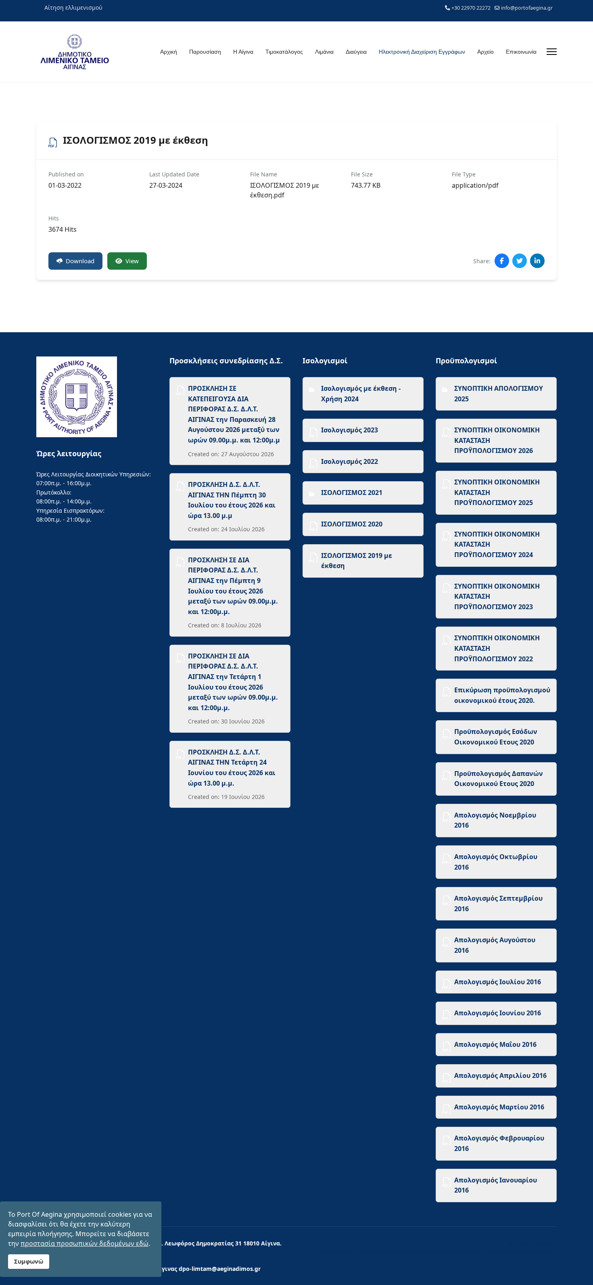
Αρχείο (485, 51)
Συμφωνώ (28, 1261)
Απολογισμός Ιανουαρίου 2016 (495, 1185)
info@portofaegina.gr (527, 7)
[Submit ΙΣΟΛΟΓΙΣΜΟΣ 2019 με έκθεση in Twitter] (519, 261)
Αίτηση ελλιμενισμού (73, 7)
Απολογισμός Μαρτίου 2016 (499, 1107)
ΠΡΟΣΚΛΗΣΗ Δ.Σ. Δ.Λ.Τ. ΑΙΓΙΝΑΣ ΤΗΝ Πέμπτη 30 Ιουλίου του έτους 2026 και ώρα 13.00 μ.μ (232, 500)
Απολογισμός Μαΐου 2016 (495, 1044)
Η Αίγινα (243, 51)
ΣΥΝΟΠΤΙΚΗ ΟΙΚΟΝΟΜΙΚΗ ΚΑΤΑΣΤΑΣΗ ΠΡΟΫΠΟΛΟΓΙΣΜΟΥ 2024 (497, 544)
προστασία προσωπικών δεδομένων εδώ (84, 1243)
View (132, 261)
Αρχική (168, 51)
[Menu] (552, 51)
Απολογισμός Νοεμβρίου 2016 (495, 820)
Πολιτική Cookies (531, 1243)
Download (80, 261)
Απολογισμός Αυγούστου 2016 (494, 945)
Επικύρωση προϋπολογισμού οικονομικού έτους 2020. (502, 695)
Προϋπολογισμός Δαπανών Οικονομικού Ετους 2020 (498, 778)
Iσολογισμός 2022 (349, 461)
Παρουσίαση (205, 51)
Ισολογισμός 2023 (349, 430)
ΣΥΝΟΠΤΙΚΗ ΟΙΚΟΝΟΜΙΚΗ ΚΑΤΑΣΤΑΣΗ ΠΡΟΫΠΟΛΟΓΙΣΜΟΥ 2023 (497, 596)
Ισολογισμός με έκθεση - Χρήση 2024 (361, 393)
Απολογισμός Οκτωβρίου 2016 (495, 862)
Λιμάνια (324, 51)
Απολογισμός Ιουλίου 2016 (497, 981)
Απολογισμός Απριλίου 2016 (500, 1075)
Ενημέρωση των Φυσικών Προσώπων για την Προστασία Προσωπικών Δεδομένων (439, 1252)
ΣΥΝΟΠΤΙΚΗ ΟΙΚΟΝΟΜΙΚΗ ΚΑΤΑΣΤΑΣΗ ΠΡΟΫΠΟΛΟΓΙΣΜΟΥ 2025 (497, 492)
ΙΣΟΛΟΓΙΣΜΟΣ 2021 (351, 492)
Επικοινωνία (521, 51)
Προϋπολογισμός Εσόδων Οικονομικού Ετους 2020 (495, 736)
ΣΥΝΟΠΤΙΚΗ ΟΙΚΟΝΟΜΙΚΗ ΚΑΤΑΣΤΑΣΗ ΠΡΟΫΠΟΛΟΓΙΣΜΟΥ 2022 (497, 648)
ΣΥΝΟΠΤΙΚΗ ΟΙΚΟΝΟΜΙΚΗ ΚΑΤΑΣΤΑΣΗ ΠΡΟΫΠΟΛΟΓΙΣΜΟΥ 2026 (497, 440)
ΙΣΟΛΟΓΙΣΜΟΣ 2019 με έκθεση (356, 560)
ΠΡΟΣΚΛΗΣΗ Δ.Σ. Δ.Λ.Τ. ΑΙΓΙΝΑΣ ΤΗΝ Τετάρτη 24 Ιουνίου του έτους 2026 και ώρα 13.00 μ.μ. (232, 768)
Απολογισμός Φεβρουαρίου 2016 (499, 1143)
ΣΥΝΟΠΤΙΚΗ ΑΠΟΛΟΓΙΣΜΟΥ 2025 (498, 393)
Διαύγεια (356, 51)
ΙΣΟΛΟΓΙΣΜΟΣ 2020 (351, 524)
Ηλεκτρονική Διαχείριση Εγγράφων (422, 51)
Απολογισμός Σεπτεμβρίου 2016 (498, 903)
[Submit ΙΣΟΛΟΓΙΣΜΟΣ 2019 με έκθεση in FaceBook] (502, 261)
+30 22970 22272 (471, 7)
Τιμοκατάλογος (284, 51)
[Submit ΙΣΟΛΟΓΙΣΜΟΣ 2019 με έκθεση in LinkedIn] (537, 261)
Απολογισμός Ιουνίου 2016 (497, 1012)
